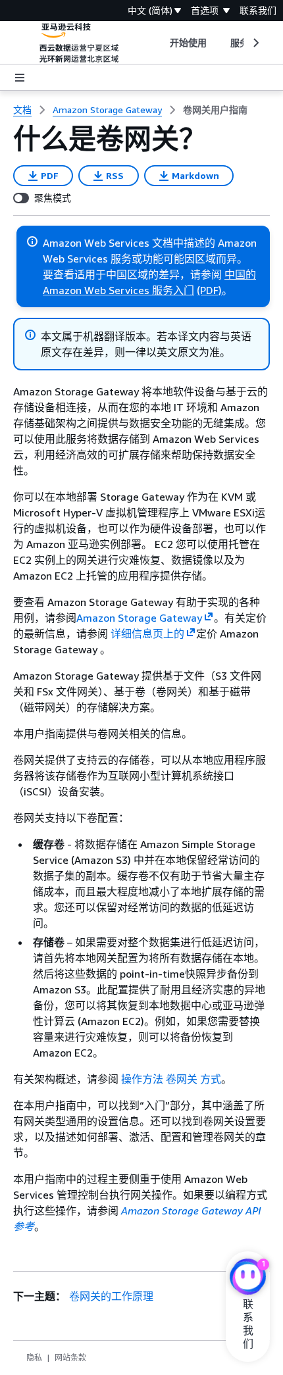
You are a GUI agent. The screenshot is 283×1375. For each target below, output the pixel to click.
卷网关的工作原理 (111, 1296)
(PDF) (209, 290)
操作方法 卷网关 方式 (171, 1079)
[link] (215, 109)
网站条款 (70, 1357)
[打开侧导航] (20, 77)
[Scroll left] (159, 42)
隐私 (34, 1357)
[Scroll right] (255, 42)
